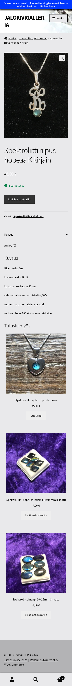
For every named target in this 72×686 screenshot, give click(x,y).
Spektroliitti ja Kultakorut (33, 38)
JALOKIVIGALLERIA (24, 21)
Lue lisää (49, 6)
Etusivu (12, 38)
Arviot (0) (10, 245)
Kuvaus (8, 234)
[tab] (36, 234)
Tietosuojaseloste (15, 660)
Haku (36, 679)
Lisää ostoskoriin (19, 199)
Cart (55, 676)
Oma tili (12, 679)
